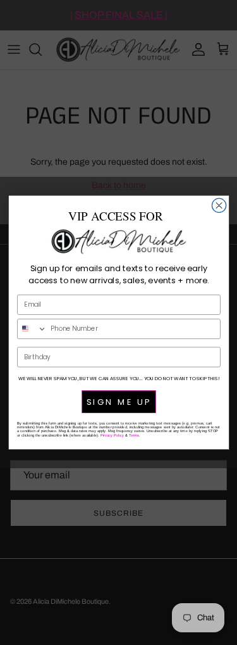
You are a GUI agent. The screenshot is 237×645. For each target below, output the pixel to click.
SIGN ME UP (118, 401)
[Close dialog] (219, 205)
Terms (133, 435)
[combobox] (31, 329)
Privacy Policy (112, 435)
